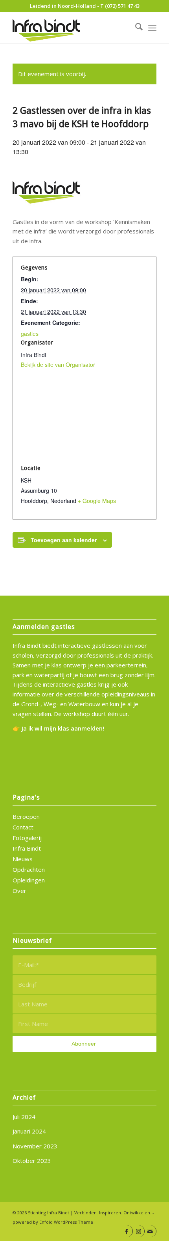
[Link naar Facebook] (126, 1231)
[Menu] (152, 27)
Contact (23, 827)
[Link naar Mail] (150, 1231)
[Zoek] (135, 28)
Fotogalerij (27, 838)
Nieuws (23, 859)
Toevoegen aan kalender (64, 540)
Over (19, 891)
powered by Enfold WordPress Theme (53, 1222)
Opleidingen (29, 880)
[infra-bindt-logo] (70, 28)
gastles (30, 333)
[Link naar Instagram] (138, 1231)
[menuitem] (135, 28)
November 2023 (35, 1146)
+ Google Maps (97, 501)
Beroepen (26, 816)
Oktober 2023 (32, 1160)
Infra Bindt (27, 848)
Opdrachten (29, 869)
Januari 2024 (29, 1131)
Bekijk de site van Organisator (58, 364)
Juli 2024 (24, 1117)
